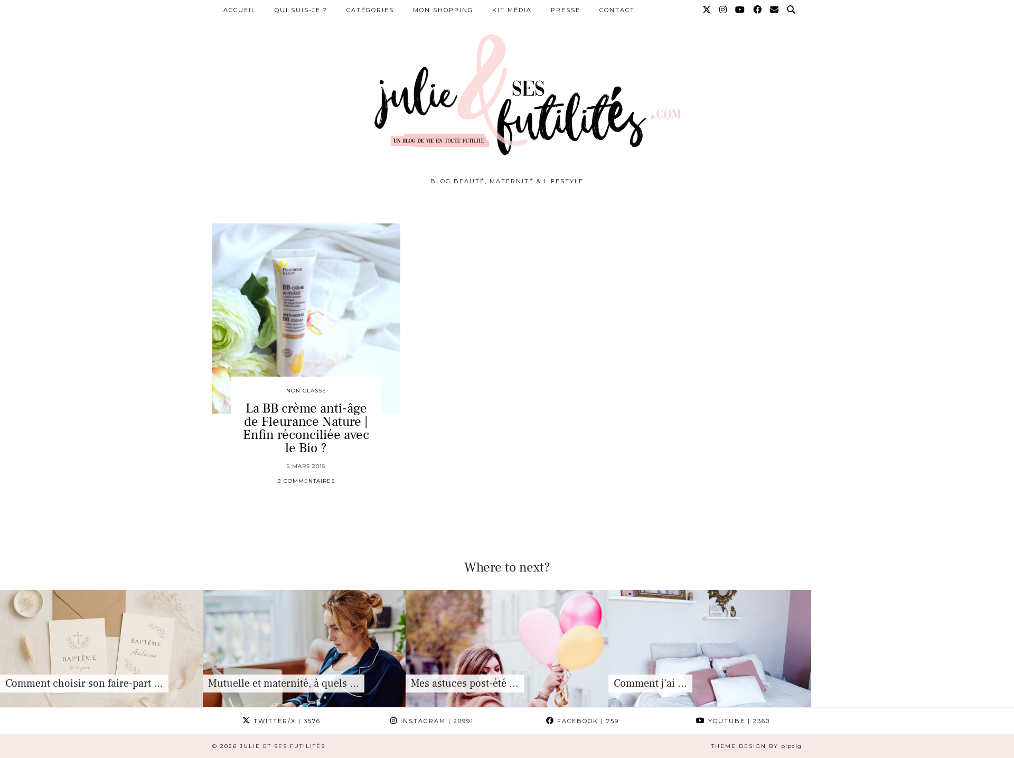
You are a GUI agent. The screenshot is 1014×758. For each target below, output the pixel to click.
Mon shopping (443, 10)
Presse (565, 10)
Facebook (587, 721)
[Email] (775, 10)
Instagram (436, 721)
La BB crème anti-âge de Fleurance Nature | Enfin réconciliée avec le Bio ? (306, 428)
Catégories (370, 10)
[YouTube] (740, 10)
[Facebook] (758, 10)
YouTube (738, 721)
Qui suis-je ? (301, 10)
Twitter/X (286, 721)
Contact (617, 10)
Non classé (306, 390)
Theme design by (756, 746)
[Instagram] (723, 10)
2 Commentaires (306, 481)
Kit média (512, 10)
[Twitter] (707, 10)
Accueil (239, 10)
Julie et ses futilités (282, 746)
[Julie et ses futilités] (507, 92)
